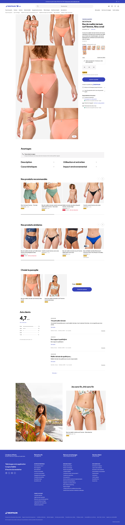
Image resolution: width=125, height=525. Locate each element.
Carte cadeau (116, 10)
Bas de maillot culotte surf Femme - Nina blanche (79, 432)
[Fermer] (119, 2)
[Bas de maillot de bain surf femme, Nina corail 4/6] (31, 123)
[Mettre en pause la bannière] (117, 2)
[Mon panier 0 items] (118, 6)
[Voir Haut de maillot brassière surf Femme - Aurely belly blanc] (56, 285)
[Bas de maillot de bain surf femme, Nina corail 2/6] (31, 29)
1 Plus (74, 136)
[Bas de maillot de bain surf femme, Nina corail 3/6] (47, 76)
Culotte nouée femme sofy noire (92, 205)
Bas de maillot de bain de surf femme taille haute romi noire (72, 251)
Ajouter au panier (93, 79)
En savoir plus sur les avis (25, 339)
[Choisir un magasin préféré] (108, 6)
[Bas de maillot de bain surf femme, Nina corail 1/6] (62, 29)
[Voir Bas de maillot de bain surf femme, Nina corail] (32, 285)
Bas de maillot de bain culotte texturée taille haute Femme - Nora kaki (52, 206)
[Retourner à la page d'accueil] (13, 6)
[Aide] (112, 6)
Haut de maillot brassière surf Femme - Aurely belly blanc (55, 299)
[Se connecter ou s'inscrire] (115, 6)
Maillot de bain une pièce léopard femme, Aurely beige (71, 206)
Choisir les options (82, 289)
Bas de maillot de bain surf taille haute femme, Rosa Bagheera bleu (31, 251)
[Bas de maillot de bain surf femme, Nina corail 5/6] (62, 123)
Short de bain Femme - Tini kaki (29, 205)
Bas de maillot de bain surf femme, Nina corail (31, 299)
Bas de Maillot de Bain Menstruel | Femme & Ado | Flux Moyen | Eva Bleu (93, 251)
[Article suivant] (102, 178)
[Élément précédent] (98, 178)
